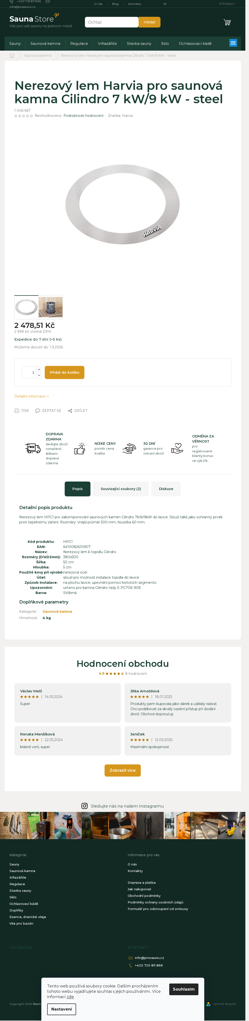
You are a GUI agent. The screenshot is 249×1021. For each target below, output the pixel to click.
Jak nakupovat (139, 889)
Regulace (17, 884)
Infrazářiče (17, 877)
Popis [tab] (77, 489)
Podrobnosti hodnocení (83, 115)
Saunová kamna (57, 611)
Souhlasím (184, 989)
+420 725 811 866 (149, 965)
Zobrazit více (123, 770)
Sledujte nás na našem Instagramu (127, 806)
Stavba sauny (20, 890)
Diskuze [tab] (166, 489)
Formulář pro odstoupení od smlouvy (158, 909)
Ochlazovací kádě (23, 904)
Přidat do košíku (64, 372)
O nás (98, 4)
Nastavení (61, 1009)
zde (70, 996)
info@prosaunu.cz (149, 958)
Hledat (149, 22)
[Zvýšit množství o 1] (39, 369)
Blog (115, 4)
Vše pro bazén (21, 923)
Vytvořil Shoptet (224, 1004)
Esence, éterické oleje (27, 917)
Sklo (13, 897)
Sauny (14, 864)
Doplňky (16, 910)
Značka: (120, 115)
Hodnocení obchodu (123, 663)
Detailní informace (29, 396)
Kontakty (135, 4)
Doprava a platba (142, 882)
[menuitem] (15, 44)
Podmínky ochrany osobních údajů (155, 902)
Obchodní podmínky (144, 896)
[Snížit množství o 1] (39, 375)
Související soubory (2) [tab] (121, 489)
